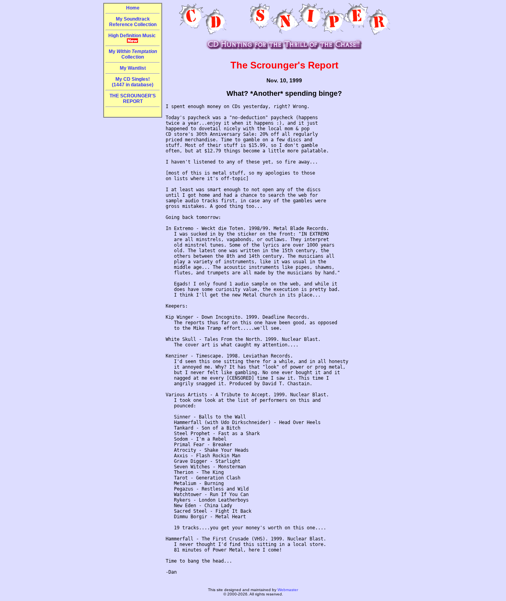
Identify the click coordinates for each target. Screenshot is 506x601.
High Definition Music (132, 35)
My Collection (133, 54)
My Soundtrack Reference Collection (133, 21)
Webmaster (288, 590)
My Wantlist (133, 68)
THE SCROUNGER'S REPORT (133, 98)
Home (133, 8)
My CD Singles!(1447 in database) (132, 81)
